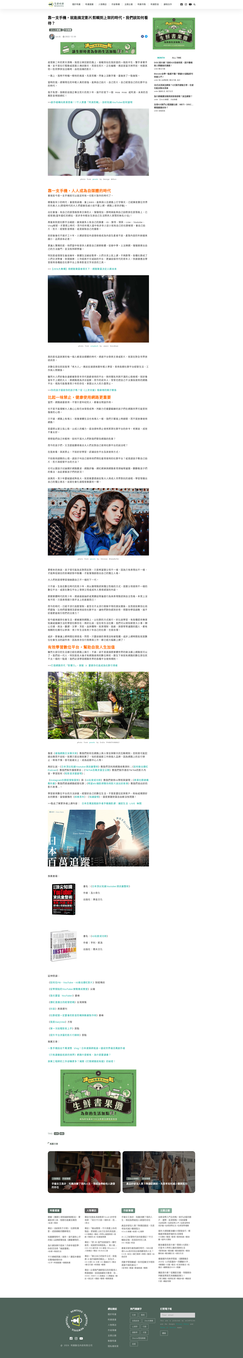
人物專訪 (102, 4)
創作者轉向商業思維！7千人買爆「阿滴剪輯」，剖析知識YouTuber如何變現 (92, 102)
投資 (51, 1223)
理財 (56, 1223)
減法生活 (179, 1253)
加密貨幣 (163, 1223)
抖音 (52, 1009)
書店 (173, 1265)
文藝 (168, 1265)
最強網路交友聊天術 (66, 753)
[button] (194, 4)
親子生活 (169, 91)
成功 (129, 1254)
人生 (124, 1254)
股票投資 (172, 1279)
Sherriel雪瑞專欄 (138, 1338)
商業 (135, 1232)
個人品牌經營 (163, 80)
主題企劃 (129, 4)
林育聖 (97, 1265)
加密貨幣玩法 (170, 1226)
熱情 (144, 1254)
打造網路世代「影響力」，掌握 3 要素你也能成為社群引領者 (84, 665)
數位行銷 (162, 69)
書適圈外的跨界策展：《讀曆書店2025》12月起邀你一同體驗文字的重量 (174, 1262)
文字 (51, 1263)
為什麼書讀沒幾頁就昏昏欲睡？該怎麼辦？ (173, 96)
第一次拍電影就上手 (61, 1028)
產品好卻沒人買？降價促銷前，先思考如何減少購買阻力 (156, 1183)
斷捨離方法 (170, 1253)
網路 (62, 1134)
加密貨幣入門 (173, 1223)
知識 (128, 1243)
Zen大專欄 (127, 1232)
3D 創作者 (94, 1248)
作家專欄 (116, 4)
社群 (56, 1134)
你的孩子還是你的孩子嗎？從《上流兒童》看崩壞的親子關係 (83, 390)
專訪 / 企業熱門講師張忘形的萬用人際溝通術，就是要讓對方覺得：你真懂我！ (101, 1273)
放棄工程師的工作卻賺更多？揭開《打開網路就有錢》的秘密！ (82, 1061)
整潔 (168, 1237)
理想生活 (57, 1251)
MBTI (94, 1276)
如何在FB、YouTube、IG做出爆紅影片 (71, 982)
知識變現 (94, 797)
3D (87, 1248)
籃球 (149, 1254)
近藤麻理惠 (101, 1237)
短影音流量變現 (73, 773)
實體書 (162, 1265)
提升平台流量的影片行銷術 (64, 1035)
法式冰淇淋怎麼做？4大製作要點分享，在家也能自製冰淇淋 (174, 86)
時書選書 (89, 4)
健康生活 (162, 91)
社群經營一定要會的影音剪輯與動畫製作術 (73, 1015)
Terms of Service (168, 1327)
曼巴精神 (136, 1254)
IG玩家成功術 (93, 780)
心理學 (141, 1232)
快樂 (51, 1251)
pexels (95, 179)
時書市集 (142, 4)
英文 (87, 1223)
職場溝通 (109, 1279)
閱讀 (178, 1267)
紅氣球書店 (181, 1265)
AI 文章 (96, 1262)
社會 (134, 1315)
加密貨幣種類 (183, 1226)
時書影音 (155, 4)
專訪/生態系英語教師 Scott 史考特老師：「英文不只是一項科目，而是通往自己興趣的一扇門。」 (101, 1220)
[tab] (160, 58)
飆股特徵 (167, 1281)
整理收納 (180, 1237)
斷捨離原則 (180, 1251)
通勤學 (134, 1332)
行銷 (144, 1327)
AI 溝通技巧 (106, 1262)
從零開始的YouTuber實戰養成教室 (69, 989)
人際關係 (110, 1276)
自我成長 (162, 111)
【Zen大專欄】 (56, 30)
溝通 (97, 1279)
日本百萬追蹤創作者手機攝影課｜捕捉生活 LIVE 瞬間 (111, 803)
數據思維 (138, 1268)
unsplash (94, 346)
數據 (131, 1268)
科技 (133, 1243)
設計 (178, 80)
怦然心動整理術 (106, 1234)
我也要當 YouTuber (61, 995)
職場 (103, 1265)
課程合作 (168, 4)
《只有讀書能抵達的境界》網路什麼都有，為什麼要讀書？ (79, 1055)
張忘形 (91, 1279)
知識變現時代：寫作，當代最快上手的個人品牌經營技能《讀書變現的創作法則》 (64, 1240)
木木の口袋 (103, 1251)
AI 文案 (89, 1262)
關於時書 (76, 4)
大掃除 (162, 1237)
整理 (173, 1237)
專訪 (96, 1234)
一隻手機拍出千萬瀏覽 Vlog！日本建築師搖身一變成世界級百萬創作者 (86, 1048)
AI (123, 1243)
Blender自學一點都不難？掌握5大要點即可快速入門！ (173, 75)
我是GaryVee (57, 1022)
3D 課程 (103, 1248)
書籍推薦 (66, 1263)
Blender (111, 1248)
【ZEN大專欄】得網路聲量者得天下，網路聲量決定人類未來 (84, 269)
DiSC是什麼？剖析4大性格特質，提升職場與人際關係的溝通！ (173, 64)
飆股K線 (180, 1279)
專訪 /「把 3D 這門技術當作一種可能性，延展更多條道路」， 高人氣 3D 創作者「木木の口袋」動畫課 (100, 1245)
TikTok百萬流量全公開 (97, 770)
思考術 (125, 1268)
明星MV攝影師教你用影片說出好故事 (108, 783)
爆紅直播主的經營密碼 (62, 1002)
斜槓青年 (79, 797)
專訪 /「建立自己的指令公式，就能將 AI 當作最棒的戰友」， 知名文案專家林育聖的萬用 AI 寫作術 (101, 1259)
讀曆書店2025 (169, 1267)
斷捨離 (171, 1251)
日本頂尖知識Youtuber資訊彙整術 (79, 766)
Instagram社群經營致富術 (64, 780)
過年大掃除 (166, 1239)
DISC (88, 1276)
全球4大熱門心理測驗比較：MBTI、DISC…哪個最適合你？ (173, 106)
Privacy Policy (182, 1324)
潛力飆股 (163, 1279)
